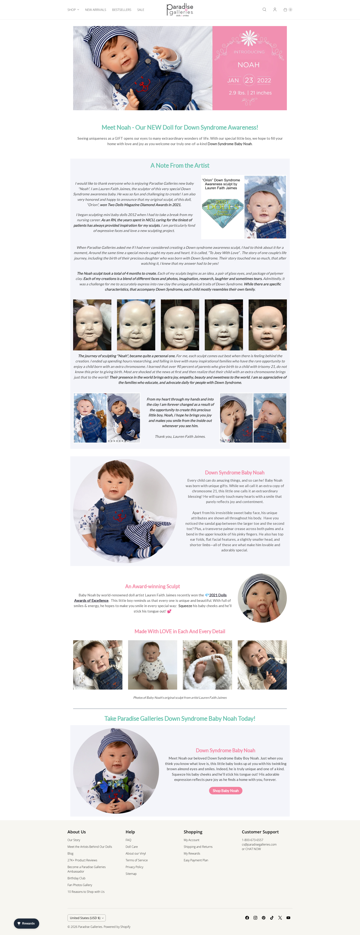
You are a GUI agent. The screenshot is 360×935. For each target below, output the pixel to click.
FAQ (128, 840)
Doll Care (132, 847)
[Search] (264, 9)
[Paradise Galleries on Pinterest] (264, 917)
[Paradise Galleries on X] (280, 917)
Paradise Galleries (90, 927)
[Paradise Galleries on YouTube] (288, 917)
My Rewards (192, 853)
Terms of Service (137, 860)
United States (85, 918)
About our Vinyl (136, 853)
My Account (191, 840)
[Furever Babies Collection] (262, 598)
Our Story (74, 840)
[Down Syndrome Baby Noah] (244, 207)
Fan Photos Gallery (80, 885)
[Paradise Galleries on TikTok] (272, 917)
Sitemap (131, 874)
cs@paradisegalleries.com (259, 844)
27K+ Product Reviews (82, 860)
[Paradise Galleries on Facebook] (247, 917)
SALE (140, 9)
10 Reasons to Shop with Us (86, 892)
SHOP (72, 9)
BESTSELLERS (121, 9)
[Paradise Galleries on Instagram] (255, 917)
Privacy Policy (134, 867)
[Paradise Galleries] (180, 9)
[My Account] (275, 9)
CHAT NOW (253, 849)
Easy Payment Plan (196, 860)
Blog (70, 853)
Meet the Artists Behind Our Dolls (90, 847)
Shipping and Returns (198, 847)
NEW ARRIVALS (95, 9)
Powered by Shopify (117, 927)
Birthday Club (77, 878)
